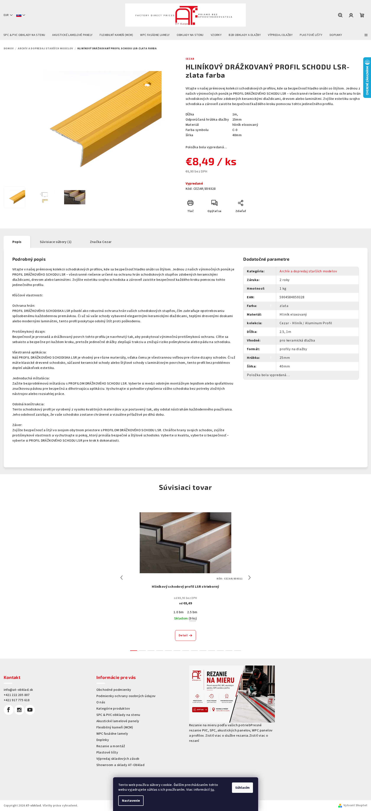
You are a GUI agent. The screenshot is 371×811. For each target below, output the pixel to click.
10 (220, 650)
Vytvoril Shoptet (355, 805)
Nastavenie (131, 800)
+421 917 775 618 (17, 700)
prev (121, 577)
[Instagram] (19, 710)
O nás (100, 702)
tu (212, 789)
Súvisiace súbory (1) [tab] (56, 241)
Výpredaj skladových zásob (117, 758)
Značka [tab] (101, 241)
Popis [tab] (17, 241)
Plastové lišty (107, 752)
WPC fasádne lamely (112, 733)
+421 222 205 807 (17, 695)
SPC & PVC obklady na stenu (118, 714)
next (249, 577)
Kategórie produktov (113, 708)
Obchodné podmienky (113, 689)
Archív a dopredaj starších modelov (308, 271)
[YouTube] (30, 710)
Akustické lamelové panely (117, 721)
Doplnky (102, 740)
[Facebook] (9, 710)
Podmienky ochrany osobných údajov (126, 696)
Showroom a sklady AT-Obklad (120, 765)
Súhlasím (242, 787)
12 (237, 650)
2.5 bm (192, 612)
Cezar (190, 59)
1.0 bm (178, 612)
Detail (183, 635)
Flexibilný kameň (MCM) (114, 727)
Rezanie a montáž (110, 746)
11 (228, 650)
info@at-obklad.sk (18, 689)
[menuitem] (24, 35)
